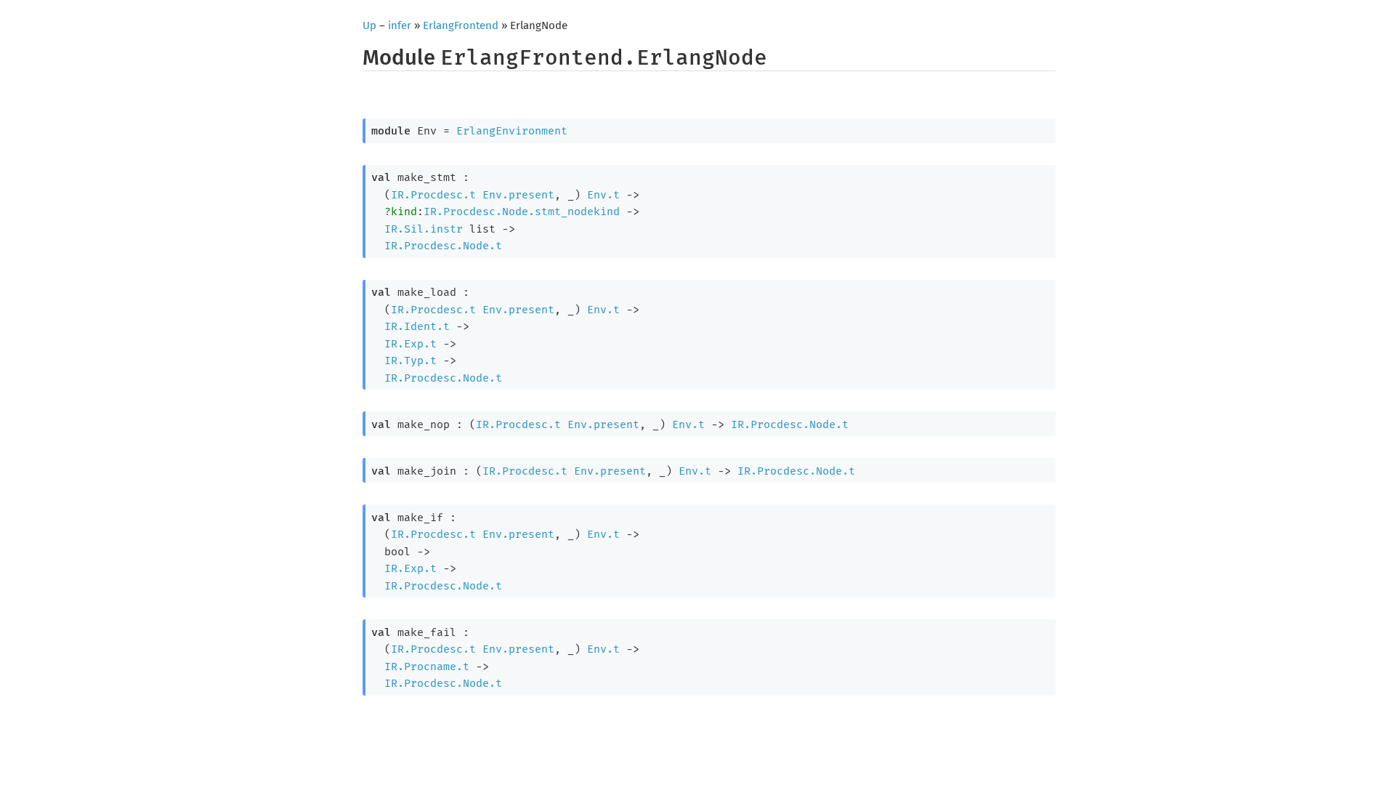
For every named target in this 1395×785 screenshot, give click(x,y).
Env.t (603, 194)
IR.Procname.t (426, 666)
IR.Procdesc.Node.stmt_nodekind (522, 211)
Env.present (518, 194)
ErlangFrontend (460, 25)
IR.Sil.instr (423, 229)
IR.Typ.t (410, 360)
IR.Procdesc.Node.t (443, 245)
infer (399, 25)
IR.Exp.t (410, 343)
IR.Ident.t (417, 326)
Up (369, 25)
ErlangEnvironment (511, 130)
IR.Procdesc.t (433, 194)
